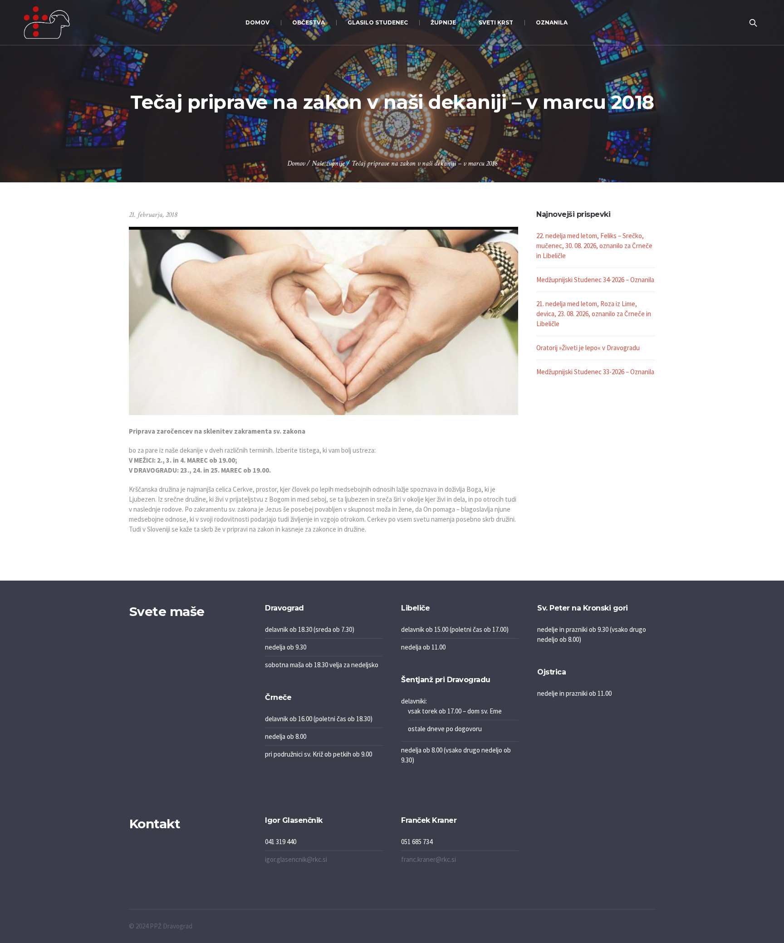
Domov (296, 163)
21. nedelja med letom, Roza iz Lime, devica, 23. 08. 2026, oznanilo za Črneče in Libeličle (593, 313)
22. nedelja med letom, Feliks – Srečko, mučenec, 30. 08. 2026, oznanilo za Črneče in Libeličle (594, 245)
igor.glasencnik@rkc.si (296, 859)
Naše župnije (328, 163)
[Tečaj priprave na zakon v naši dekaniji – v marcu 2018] (323, 320)
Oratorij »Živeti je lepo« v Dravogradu (588, 347)
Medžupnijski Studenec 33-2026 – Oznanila (595, 371)
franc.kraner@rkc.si (428, 859)
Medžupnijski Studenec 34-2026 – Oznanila (595, 279)
